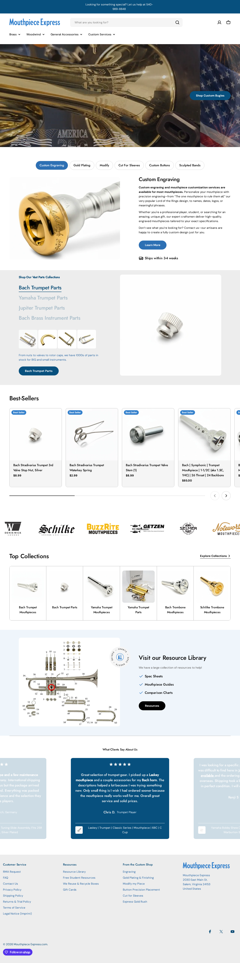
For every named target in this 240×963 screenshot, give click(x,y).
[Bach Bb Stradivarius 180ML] (28, 339)
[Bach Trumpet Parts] (170, 325)
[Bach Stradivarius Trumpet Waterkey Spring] (92, 434)
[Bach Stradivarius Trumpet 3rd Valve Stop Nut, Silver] (36, 434)
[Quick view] (56, 416)
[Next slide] (226, 495)
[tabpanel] (120, 218)
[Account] (219, 22)
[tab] (52, 165)
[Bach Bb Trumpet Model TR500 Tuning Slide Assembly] (67, 339)
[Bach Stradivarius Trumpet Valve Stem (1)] (148, 434)
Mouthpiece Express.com (30, 944)
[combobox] (126, 22)
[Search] (177, 22)
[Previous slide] (214, 495)
